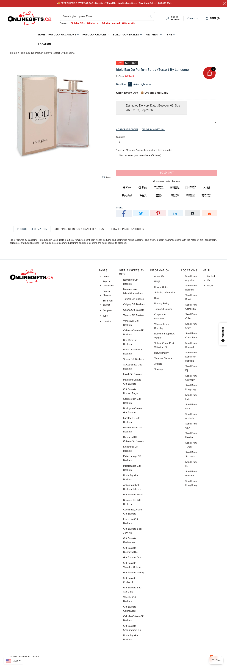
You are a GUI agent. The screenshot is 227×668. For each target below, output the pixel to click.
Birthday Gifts (78, 23)
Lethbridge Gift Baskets (130, 448)
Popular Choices (107, 293)
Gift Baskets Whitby (133, 572)
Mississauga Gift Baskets (132, 468)
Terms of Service (163, 358)
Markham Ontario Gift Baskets (132, 381)
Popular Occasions (108, 283)
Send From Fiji (191, 368)
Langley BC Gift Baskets (131, 420)
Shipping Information (164, 292)
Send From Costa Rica (191, 335)
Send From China (191, 326)
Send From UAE (191, 406)
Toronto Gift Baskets (134, 299)
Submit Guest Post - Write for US (164, 345)
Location (107, 321)
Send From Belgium (191, 287)
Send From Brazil (191, 297)
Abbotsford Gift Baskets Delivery (132, 487)
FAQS (157, 281)
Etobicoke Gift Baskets (130, 521)
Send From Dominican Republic (191, 356)
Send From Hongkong (191, 387)
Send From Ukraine (191, 435)
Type (105, 315)
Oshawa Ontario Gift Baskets (133, 332)
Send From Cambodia (191, 306)
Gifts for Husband (111, 23)
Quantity (120, 137)
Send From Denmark (191, 345)
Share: (119, 207)
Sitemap (158, 369)
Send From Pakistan (191, 473)
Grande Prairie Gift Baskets (132, 429)
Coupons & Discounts (160, 316)
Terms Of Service (163, 309)
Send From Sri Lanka (191, 454)
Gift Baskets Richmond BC (130, 550)
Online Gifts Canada (29, 18)
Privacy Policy (161, 303)
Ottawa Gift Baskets (133, 310)
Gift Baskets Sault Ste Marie (132, 589)
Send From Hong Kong (191, 483)
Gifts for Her (93, 23)
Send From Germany (191, 377)
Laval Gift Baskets (132, 374)
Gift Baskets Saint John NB (132, 530)
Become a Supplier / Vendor (164, 335)
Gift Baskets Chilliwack (129, 580)
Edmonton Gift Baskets (130, 281)
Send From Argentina (191, 278)
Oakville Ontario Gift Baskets (133, 618)
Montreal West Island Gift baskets (133, 291)
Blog (156, 298)
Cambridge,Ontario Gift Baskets (132, 511)
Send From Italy (191, 464)
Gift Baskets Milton (133, 494)
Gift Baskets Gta (132, 557)
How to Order (161, 287)
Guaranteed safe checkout (166, 181)
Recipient (107, 310)
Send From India (191, 397)
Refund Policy (161, 352)
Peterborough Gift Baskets (132, 458)
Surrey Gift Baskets (133, 359)
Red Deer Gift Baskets (130, 342)
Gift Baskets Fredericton (129, 540)
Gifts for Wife (128, 23)
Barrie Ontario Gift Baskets (132, 351)
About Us (159, 276)
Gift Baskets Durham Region (131, 391)
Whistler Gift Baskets (129, 599)
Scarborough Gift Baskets (132, 401)
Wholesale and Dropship (161, 326)
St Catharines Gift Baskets (132, 366)
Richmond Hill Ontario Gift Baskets (133, 439)
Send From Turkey (191, 444)
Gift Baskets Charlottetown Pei (132, 628)
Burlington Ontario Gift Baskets (132, 410)
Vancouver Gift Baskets (131, 323)
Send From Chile (191, 316)
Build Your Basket (108, 302)
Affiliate (158, 363)
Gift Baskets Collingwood (129, 608)
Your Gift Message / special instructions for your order (144, 150)
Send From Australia (191, 416)
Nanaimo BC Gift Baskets (132, 502)
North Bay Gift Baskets (130, 477)
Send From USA (191, 425)
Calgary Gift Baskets (134, 304)
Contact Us (211, 278)
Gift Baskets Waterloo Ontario (131, 565)
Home (13, 53)
